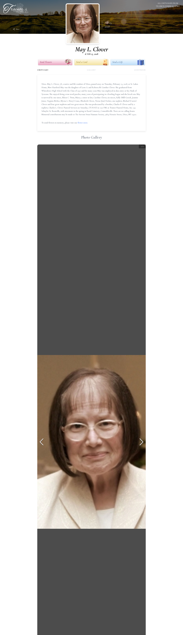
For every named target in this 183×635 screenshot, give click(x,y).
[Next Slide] (141, 442)
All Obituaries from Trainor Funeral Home (168, 4)
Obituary (43, 70)
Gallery (91, 70)
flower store (82, 122)
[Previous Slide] (41, 442)
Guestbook (140, 70)
